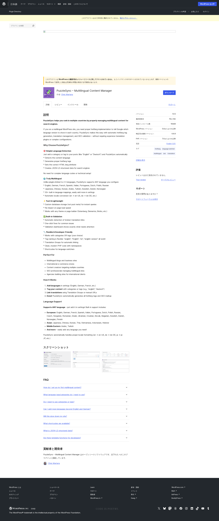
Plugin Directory (15, 11)
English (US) (171, 144)
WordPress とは (15, 487)
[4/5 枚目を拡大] (126, 354)
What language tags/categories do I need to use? (64, 395)
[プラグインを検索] (33, 25)
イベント (134, 491)
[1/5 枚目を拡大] (68, 354)
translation (171, 153)
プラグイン (54, 494)
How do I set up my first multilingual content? (62, 387)
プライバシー (14, 498)
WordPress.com (178, 487)
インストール (72, 104)
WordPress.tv (96, 498)
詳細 (47, 104)
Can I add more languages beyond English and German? (67, 409)
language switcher (168, 149)
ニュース (12, 491)
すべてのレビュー (168, 180)
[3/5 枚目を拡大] (97, 365)
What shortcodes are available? (56, 423)
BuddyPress (177, 498)
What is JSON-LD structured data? (58, 431)
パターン (53, 498)
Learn (92, 487)
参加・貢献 (135, 487)
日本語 (33, 509)
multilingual (157, 153)
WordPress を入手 (207, 4)
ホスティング (14, 494)
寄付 (133, 494)
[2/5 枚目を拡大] (97, 354)
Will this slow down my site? (55, 416)
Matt (174, 491)
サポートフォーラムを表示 (147, 199)
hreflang (157, 149)
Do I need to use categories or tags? (58, 402)
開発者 (92, 494)
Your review (141, 180)
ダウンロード (169, 93)
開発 (85, 104)
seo (164, 153)
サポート (172, 104)
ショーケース (54, 487)
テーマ (52, 491)
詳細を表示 (140, 160)
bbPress (176, 494)
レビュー (58, 104)
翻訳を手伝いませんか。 (128, 18)
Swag (134, 498)
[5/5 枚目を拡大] (126, 362)
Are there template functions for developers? (62, 438)
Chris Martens (67, 94)
